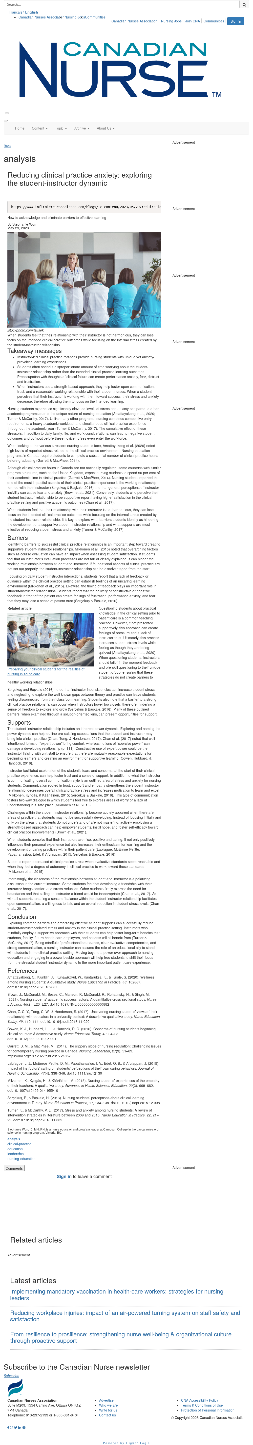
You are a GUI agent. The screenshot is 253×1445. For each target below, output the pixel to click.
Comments (14, 1168)
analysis (13, 1138)
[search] (244, 4)
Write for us (108, 1410)
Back (7, 145)
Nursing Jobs (74, 17)
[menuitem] (41, 17)
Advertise (106, 1400)
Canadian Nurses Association (41, 17)
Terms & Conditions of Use (202, 1405)
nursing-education (21, 1158)
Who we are (108, 1405)
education (15, 1148)
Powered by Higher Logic (126, 1443)
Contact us (107, 1414)
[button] (39, 128)
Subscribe (11, 1375)
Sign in (236, 21)
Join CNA (192, 20)
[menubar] (169, 20)
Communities (95, 17)
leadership (15, 1153)
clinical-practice (19, 1143)
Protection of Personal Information (207, 1410)
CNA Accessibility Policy (199, 1400)
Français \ (23, 12)
